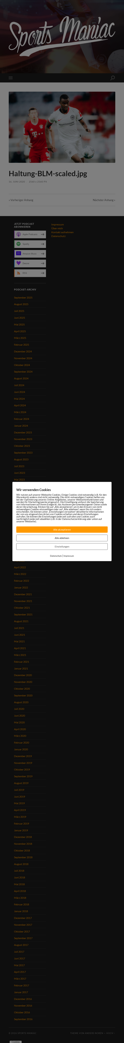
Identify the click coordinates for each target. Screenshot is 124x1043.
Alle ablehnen (62, 538)
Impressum (69, 556)
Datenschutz (56, 556)
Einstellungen (62, 546)
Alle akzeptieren (62, 529)
